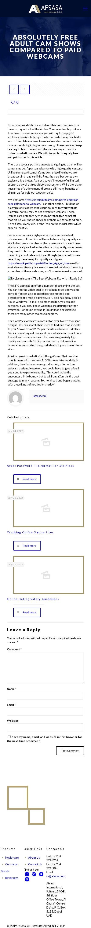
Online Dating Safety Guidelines (33, 599)
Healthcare (12, 857)
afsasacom (40, 396)
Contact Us (35, 864)
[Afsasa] (45, 8)
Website (13, 720)
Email (11, 704)
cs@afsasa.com (55, 876)
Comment (14, 649)
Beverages (11, 878)
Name (11, 689)
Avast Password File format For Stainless (40, 465)
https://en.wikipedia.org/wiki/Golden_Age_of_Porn (39, 263)
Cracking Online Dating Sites (30, 532)
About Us (34, 857)
